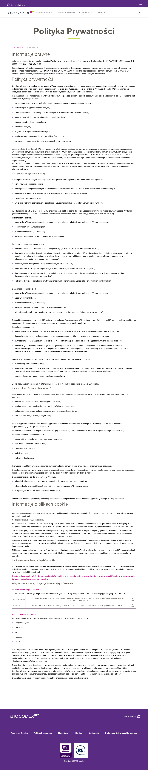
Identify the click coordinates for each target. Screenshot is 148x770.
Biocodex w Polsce (45, 13)
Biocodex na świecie (67, 13)
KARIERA (101, 13)
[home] (24, 719)
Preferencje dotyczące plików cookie (121, 733)
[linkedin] (138, 717)
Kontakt (139, 5)
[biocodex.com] (20, 13)
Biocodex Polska (19, 47)
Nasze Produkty (86, 13)
